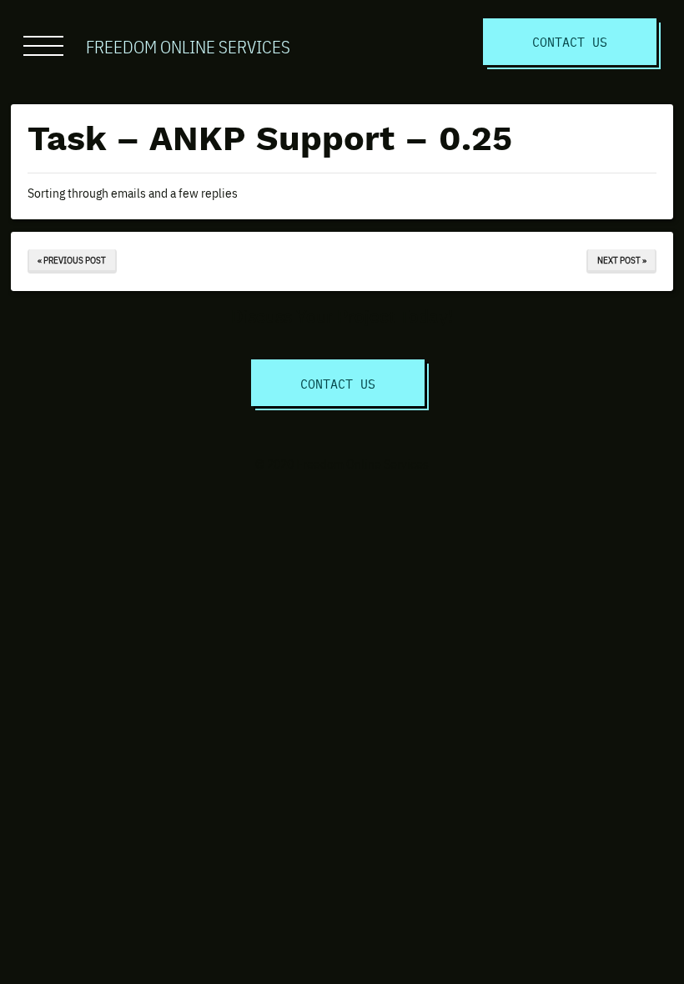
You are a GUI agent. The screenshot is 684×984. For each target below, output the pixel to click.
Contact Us (569, 41)
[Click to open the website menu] (43, 46)
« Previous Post (72, 260)
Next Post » (621, 260)
